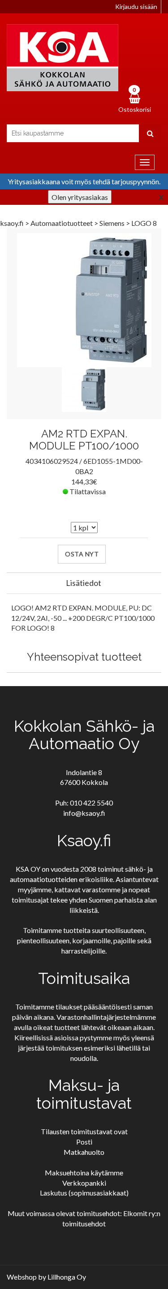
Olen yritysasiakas (80, 197)
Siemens (112, 223)
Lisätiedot (83, 583)
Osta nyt (82, 554)
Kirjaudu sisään (136, 6)
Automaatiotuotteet (62, 223)
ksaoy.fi (12, 223)
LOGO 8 (144, 223)
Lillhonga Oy (66, 1276)
